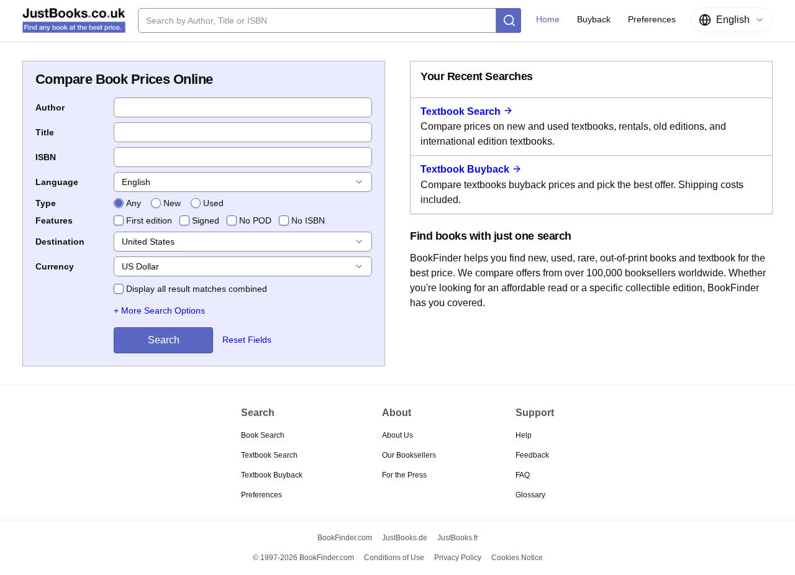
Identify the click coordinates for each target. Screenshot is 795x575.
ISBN (45, 157)
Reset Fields (246, 340)
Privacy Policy (457, 557)
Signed (205, 220)
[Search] (508, 20)
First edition (149, 220)
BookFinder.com (344, 537)
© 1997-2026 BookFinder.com (303, 557)
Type (45, 203)
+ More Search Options (159, 310)
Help (524, 435)
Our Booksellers (409, 455)
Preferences (261, 495)
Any (133, 203)
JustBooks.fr (457, 537)
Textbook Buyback (464, 169)
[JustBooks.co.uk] (73, 20)
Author (50, 107)
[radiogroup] (169, 203)
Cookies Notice (517, 557)
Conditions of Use (394, 557)
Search (163, 340)
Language (56, 182)
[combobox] (732, 19)
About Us (397, 435)
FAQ (523, 475)
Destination (59, 242)
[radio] (119, 203)
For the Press (404, 475)
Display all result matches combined (196, 288)
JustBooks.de (404, 537)
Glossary (530, 495)
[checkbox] (119, 220)
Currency (54, 266)
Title (44, 132)
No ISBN (308, 220)
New (172, 203)
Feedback (532, 455)
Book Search (262, 435)
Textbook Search (460, 111)
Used (213, 203)
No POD (255, 220)
